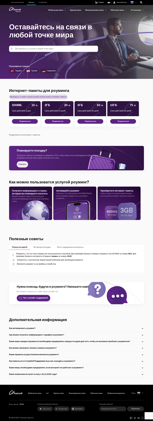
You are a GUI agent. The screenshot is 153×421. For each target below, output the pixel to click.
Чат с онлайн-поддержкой (35, 298)
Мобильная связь (34, 393)
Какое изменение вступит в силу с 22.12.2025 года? (33, 374)
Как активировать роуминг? (22, 328)
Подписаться (24, 121)
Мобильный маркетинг (116, 393)
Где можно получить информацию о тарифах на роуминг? (36, 335)
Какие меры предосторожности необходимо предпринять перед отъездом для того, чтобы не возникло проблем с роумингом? (69, 341)
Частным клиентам (17, 2)
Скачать (22, 164)
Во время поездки (42, 247)
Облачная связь (96, 393)
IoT (47, 393)
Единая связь (75, 10)
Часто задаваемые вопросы (70, 247)
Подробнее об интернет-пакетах (24, 135)
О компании (43, 2)
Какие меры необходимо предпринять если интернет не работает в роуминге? (46, 367)
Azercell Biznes (122, 2)
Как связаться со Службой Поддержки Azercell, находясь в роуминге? (42, 361)
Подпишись (135, 409)
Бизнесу (31, 2)
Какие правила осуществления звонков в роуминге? (34, 354)
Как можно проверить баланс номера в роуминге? (33, 348)
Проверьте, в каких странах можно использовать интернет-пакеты (38, 97)
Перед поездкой (19, 247)
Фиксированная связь (77, 393)
